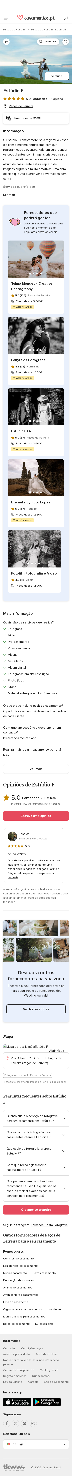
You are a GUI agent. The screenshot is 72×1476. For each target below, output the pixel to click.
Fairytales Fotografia (28, 360)
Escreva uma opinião (36, 816)
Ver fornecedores (36, 1009)
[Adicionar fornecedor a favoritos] (65, 41)
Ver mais (36, 769)
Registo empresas (14, 1376)
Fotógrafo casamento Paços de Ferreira (27, 1075)
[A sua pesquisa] (6, 41)
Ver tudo (56, 76)
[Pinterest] (24, 1423)
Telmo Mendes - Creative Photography (31, 286)
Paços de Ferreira (14, 29)
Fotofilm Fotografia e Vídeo (34, 573)
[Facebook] (6, 1423)
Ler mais (9, 195)
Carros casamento (44, 1273)
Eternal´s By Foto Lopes (30, 502)
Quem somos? (41, 1376)
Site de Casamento (56, 1382)
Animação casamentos (17, 1287)
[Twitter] (15, 1423)
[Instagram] (33, 1423)
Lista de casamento (15, 1302)
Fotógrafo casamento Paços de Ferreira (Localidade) (35, 1082)
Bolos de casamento (16, 1324)
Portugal (18, 1444)
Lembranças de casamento (20, 1266)
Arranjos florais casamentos (20, 1295)
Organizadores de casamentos (23, 1309)
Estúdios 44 (21, 431)
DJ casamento (44, 1324)
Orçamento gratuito (36, 1210)
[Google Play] (47, 1405)
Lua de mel (55, 1309)
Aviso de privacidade (16, 1354)
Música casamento (15, 1273)
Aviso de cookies (46, 1354)
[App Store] (17, 1405)
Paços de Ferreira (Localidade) (51, 29)
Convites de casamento (18, 1258)
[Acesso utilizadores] (66, 18)
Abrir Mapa (56, 1051)
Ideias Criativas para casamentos (24, 1316)
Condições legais (32, 1348)
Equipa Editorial (13, 1382)
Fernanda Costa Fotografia (49, 1225)
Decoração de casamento (20, 1280)
